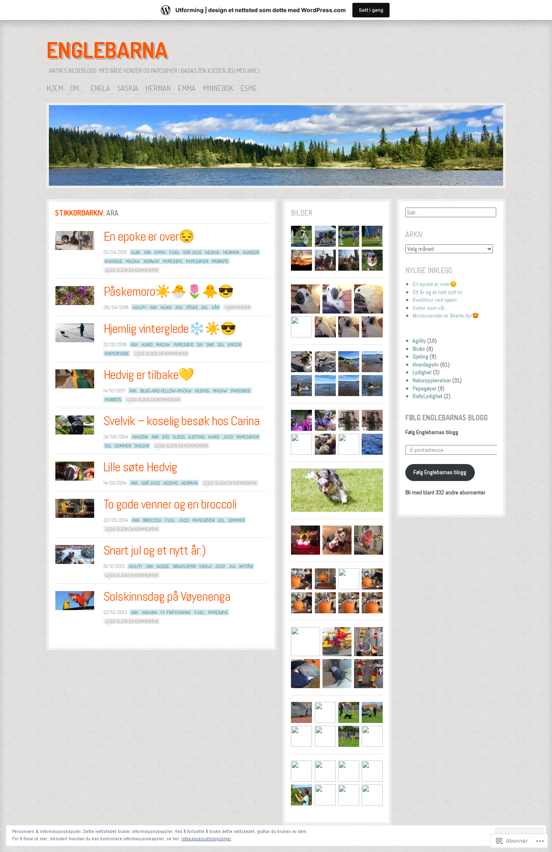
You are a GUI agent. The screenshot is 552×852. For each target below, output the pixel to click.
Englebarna (107, 50)
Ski (200, 345)
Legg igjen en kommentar (131, 270)
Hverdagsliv (426, 364)
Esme (248, 88)
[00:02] (74, 424)
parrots (220, 261)
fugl (174, 252)
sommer (123, 446)
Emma (187, 88)
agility (139, 307)
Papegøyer (197, 261)
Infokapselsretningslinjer (206, 838)
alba (135, 252)
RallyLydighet (427, 396)
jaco (228, 437)
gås (165, 437)
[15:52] (74, 240)
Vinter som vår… (431, 308)
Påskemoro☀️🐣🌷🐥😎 (168, 291)
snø (210, 345)
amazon (140, 437)
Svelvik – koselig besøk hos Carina (181, 421)
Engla (100, 88)
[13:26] (74, 600)
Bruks (419, 348)
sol (204, 307)
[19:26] (74, 295)
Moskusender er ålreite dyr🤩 (446, 315)
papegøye (173, 261)
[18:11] (74, 332)
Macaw (133, 261)
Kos (179, 307)
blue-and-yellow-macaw (166, 391)
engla (205, 566)
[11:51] (74, 378)
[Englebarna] (276, 147)
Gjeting (196, 437)
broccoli (152, 520)
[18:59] (74, 508)
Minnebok (218, 88)
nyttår (246, 566)
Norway (151, 261)
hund (166, 307)
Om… (76, 88)
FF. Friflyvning (175, 612)
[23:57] (74, 471)
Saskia (127, 88)
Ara (147, 252)
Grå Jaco (192, 252)
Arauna (149, 612)
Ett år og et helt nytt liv (437, 292)
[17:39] (74, 554)
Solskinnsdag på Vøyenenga (166, 596)
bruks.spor (184, 566)
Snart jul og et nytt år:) (154, 550)
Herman (158, 88)
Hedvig (212, 252)
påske (192, 307)
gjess (179, 437)
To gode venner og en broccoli (170, 504)
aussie (162, 566)
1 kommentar (237, 307)
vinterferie (117, 353)
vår (215, 307)
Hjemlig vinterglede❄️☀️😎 (169, 328)
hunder (250, 252)
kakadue (113, 261)
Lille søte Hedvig (140, 467)
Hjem (54, 88)
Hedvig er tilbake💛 (148, 375)
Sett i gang (371, 10)
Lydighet (422, 372)
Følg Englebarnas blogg (446, 417)
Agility (419, 340)
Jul (232, 566)
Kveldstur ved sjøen (435, 299)
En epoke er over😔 (148, 236)
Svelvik (142, 446)
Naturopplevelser (432, 380)
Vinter (234, 345)
